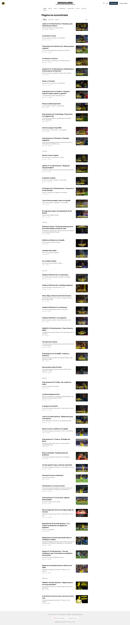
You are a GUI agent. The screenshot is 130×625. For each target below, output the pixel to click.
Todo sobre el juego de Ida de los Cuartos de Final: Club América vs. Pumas (56, 370)
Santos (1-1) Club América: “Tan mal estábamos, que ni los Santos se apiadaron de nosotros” (57, 553)
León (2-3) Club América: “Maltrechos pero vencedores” (57, 417)
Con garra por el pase (49, 342)
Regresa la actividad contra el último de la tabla (57, 566)
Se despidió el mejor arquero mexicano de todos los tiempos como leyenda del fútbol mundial (58, 231)
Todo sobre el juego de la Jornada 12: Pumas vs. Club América (56, 600)
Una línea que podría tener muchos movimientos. (55, 309)
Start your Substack (60, 618)
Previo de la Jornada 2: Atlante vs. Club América (54, 180)
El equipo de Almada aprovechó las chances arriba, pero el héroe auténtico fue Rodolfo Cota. (57, 143)
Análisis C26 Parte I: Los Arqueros (54, 318)
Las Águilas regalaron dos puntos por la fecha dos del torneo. (58, 169)
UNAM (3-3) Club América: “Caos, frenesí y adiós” (57, 329)
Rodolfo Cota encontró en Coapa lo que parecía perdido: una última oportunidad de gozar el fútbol (57, 397)
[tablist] (51, 19)
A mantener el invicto (50, 58)
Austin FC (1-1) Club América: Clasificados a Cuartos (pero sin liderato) (58, 70)
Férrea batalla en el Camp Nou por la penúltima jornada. (56, 420)
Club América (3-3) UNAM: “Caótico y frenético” (55, 354)
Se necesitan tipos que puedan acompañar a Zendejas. (56, 277)
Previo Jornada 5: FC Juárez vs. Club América (53, 38)
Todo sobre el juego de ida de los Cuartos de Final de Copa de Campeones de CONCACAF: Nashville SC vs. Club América (58, 542)
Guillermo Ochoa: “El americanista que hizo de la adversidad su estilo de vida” (57, 227)
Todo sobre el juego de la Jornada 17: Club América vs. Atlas (57, 408)
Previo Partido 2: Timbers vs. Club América (53, 106)
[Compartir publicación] (107, 3)
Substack (57, 622)
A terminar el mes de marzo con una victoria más (58, 597)
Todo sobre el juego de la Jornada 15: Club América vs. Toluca (58, 467)
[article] (65, 27)
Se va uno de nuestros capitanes (50, 252)
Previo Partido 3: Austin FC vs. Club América (53, 83)
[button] (45, 8)
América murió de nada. (48, 477)
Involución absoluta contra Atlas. (50, 386)
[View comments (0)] (54, 31)
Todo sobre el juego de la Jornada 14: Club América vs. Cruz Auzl (57, 514)
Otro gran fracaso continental (52, 475)
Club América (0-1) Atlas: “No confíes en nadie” (56, 383)
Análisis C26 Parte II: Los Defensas (54, 307)
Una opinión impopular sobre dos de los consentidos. (56, 457)
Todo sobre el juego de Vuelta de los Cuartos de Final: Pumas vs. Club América (58, 344)
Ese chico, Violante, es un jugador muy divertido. (54, 192)
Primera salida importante (51, 104)
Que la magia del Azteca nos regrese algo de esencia (58, 511)
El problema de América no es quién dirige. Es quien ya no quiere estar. (57, 587)
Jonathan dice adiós (49, 250)
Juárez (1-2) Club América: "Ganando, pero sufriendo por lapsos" (57, 25)
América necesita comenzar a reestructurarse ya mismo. (56, 320)
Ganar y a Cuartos (48, 81)
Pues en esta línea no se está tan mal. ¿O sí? (53, 287)
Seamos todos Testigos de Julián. (50, 215)
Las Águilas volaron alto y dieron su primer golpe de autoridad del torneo (55, 444)
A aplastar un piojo (48, 178)
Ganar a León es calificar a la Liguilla (55, 429)
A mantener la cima (49, 36)
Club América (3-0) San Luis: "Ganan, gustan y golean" (58, 47)
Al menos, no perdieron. (48, 529)
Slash (47, 74)
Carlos (50, 39)
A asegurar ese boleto (50, 406)
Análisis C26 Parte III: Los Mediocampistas (57, 285)
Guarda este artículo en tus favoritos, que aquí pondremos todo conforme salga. (57, 298)
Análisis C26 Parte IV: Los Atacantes (55, 275)
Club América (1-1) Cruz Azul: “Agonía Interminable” (55, 498)
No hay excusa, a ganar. (50, 155)
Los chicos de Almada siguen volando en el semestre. (56, 50)
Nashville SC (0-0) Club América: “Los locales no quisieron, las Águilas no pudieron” (56, 525)
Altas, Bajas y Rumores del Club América (56, 296)
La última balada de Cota (51, 394)
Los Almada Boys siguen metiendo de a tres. (53, 95)
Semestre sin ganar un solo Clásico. (51, 501)
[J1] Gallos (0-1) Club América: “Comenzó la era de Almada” (58, 189)
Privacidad (63, 614)
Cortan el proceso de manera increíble (52, 263)
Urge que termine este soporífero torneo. (52, 557)
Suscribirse (113, 3)
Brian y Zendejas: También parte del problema (55, 454)
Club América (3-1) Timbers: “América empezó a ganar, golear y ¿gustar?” (56, 92)
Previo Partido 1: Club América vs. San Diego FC (54, 130)
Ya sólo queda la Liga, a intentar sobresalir (57, 465)
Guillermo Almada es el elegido (53, 240)
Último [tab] (44, 19)
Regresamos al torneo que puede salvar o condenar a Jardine (57, 538)
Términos (69, 614)
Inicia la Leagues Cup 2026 (51, 128)
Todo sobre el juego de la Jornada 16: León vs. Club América (57, 431)
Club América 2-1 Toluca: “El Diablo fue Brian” (56, 440)
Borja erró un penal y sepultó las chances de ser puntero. (57, 73)
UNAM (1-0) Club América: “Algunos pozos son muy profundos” (57, 583)
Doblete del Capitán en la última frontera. (52, 28)
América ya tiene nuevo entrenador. (51, 242)
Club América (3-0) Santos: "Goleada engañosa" (55, 139)
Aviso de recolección (77, 614)
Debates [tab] (57, 19)
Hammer (52, 29)
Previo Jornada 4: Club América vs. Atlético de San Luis (56, 60)
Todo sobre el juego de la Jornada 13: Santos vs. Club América (56, 570)
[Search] (103, 3)
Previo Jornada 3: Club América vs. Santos (53, 157)
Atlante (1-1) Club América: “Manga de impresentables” (56, 167)
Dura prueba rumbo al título (52, 367)
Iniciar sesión (123, 3)
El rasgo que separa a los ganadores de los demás (57, 212)
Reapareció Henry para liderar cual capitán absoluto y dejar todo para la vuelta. (57, 358)
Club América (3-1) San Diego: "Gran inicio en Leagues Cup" (57, 115)
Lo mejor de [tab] (51, 19)
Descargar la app (72, 618)
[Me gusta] (43, 184)
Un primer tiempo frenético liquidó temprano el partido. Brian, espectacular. (56, 118)
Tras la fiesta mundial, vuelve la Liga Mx (56, 200)
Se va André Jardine (49, 261)
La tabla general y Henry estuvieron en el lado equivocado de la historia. (58, 333)
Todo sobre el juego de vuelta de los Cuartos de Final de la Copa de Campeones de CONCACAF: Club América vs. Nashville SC (57, 488)
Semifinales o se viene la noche (53, 486)
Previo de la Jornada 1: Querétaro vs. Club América (55, 202)
